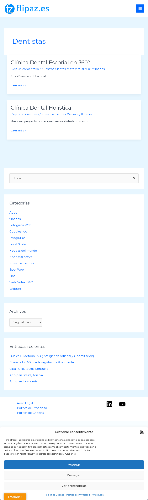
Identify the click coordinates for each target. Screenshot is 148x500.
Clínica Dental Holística (41, 108)
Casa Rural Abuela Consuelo (28, 369)
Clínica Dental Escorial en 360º (50, 62)
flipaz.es (15, 219)
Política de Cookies (54, 494)
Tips (12, 276)
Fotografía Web (20, 225)
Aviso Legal (98, 494)
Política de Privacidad (78, 494)
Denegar (74, 475)
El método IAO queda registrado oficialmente (41, 362)
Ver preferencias (74, 486)
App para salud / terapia (26, 375)
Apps (13, 212)
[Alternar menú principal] (140, 8)
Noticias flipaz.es (20, 257)
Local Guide (17, 244)
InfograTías (17, 238)
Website (73, 114)
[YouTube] (122, 404)
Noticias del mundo (23, 250)
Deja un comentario (25, 69)
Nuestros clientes (53, 69)
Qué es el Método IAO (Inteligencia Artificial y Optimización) (51, 356)
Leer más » (18, 85)
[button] (142, 432)
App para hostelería (23, 381)
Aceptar (74, 464)
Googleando (18, 231)
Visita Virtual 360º (79, 69)
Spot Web (16, 269)
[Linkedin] (109, 404)
